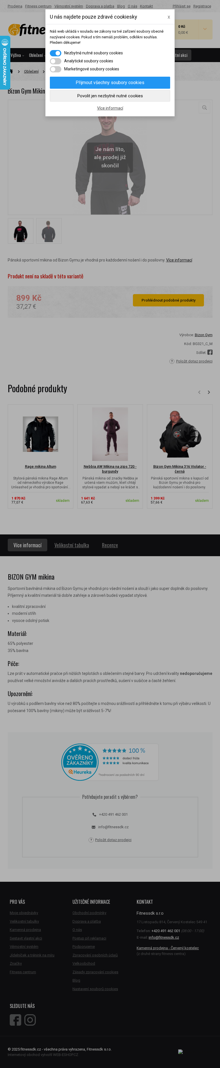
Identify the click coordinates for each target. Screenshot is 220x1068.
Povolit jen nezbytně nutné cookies (110, 95)
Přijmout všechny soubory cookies (110, 82)
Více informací (110, 108)
